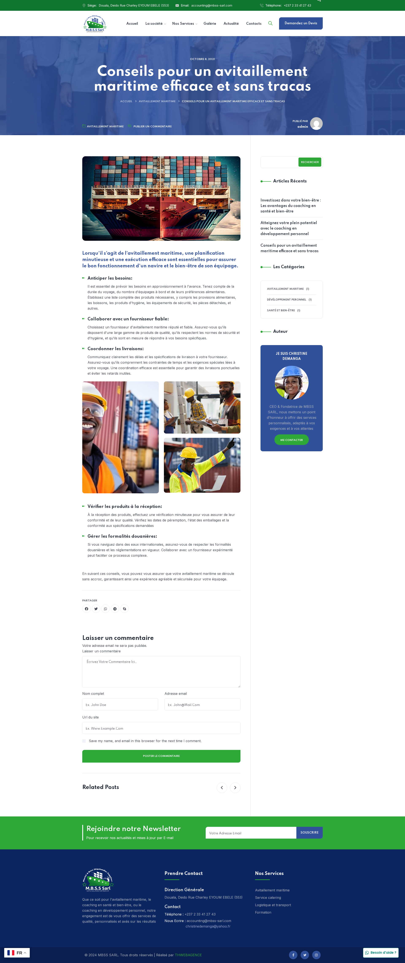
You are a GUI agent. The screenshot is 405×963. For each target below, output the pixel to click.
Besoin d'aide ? (383, 952)
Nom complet (93, 693)
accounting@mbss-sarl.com (211, 5)
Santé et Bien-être (281, 310)
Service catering (268, 897)
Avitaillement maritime (157, 101)
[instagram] (316, 955)
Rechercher (310, 162)
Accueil (126, 101)
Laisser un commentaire (101, 651)
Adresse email (176, 693)
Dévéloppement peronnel (286, 299)
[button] (222, 787)
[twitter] (96, 608)
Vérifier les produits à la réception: (125, 507)
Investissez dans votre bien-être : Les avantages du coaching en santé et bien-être (291, 206)
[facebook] (86, 608)
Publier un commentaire (153, 126)
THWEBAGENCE (188, 955)
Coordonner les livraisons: (116, 349)
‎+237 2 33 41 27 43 (297, 5)
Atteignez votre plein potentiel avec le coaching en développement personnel (289, 228)
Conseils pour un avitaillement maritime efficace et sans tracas (290, 248)
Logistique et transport (273, 905)
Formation (263, 912)
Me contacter (291, 440)
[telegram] (115, 608)
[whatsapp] (105, 608)
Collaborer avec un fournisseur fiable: (128, 319)
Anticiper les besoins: (110, 278)
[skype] (124, 608)
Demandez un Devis (301, 23)
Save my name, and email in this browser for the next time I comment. (145, 741)
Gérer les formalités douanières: (122, 537)
